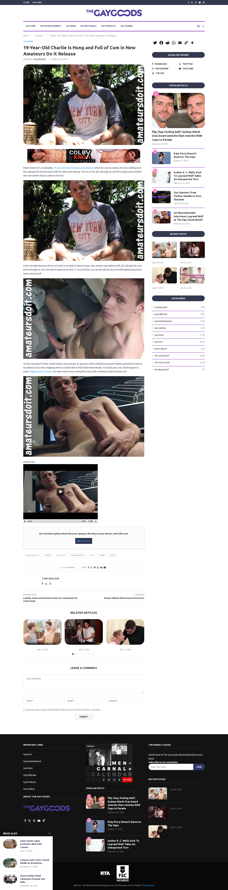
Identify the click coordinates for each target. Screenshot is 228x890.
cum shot (61, 555)
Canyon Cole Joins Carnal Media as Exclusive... (34, 861)
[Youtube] (200, 2)
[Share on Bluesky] (101, 567)
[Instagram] (196, 2)
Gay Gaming (127, 26)
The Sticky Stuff (179, 362)
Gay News (71, 26)
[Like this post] (85, 567)
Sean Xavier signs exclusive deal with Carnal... (31, 844)
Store (26, 2)
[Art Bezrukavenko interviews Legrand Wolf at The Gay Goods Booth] (161, 217)
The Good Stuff (179, 355)
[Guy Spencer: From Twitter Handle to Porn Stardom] (161, 197)
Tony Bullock (40, 59)
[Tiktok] (204, 2)
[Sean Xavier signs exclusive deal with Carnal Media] (10, 844)
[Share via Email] (105, 567)
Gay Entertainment (50, 26)
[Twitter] (192, 2)
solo (91, 555)
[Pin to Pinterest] (95, 567)
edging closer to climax (40, 371)
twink (102, 555)
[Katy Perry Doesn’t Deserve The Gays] (161, 158)
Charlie (48, 555)
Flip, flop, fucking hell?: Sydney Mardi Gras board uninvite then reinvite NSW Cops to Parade (177, 135)
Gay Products (108, 26)
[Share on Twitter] (91, 567)
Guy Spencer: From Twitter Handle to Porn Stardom (187, 196)
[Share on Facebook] (88, 567)
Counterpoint (179, 307)
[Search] (203, 26)
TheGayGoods (147, 885)
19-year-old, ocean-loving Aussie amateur (74, 168)
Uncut (113, 555)
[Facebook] (188, 2)
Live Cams (37, 2)
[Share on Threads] (98, 567)
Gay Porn (30, 26)
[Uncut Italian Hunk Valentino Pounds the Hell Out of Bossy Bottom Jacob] (10, 878)
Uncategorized (179, 369)
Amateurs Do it (32, 555)
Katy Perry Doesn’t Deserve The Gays (185, 155)
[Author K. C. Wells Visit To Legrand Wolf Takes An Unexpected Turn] (161, 177)
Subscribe (85, 541)
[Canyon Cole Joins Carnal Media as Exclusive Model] (10, 863)
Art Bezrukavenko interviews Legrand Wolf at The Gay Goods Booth (188, 216)
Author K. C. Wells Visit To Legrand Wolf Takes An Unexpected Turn (187, 176)
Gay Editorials (88, 26)
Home (26, 36)
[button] (27, 636)
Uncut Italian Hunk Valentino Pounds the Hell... (32, 878)
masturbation (77, 555)
